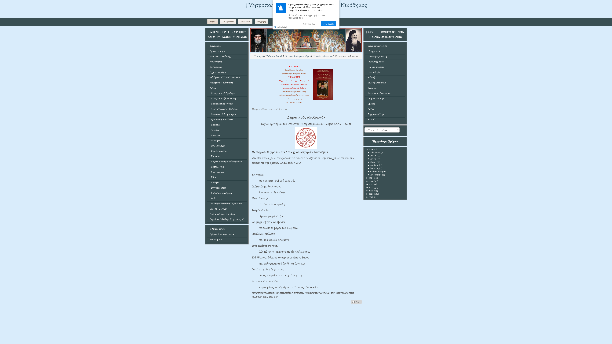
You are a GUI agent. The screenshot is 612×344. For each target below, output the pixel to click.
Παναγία (214, 182)
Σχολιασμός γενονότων (221, 119)
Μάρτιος (373, 168)
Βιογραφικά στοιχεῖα (377, 45)
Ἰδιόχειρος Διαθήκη (377, 56)
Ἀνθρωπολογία (217, 145)
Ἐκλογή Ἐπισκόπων (377, 82)
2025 (369, 177)
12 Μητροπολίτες (218, 228)
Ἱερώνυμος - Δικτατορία (379, 93)
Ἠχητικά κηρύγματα (219, 72)
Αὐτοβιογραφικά (376, 61)
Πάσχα (213, 177)
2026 (369, 149)
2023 (369, 184)
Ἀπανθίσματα (216, 239)
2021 (369, 190)
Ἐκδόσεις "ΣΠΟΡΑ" (218, 208)
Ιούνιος (372, 158)
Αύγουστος (374, 152)
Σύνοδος (214, 130)
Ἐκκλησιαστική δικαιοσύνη (223, 98)
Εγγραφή (328, 23)
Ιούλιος (372, 155)
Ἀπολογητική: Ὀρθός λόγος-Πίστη (226, 203)
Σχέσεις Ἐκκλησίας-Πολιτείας (224, 109)
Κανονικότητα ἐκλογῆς (220, 56)
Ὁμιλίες (371, 103)
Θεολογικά (215, 140)
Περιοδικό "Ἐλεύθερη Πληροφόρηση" (227, 219)
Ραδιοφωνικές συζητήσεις (221, 82)
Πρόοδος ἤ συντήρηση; (221, 193)
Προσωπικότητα (217, 51)
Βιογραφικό (215, 45)
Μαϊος (372, 162)
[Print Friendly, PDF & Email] (356, 301)
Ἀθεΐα (213, 198)
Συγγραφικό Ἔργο (376, 114)
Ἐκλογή (371, 77)
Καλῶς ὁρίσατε (228, 21)
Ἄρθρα (213, 88)
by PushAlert (282, 27)
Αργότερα (309, 23)
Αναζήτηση (261, 21)
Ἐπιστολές (372, 119)
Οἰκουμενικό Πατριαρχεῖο (223, 114)
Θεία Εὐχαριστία (218, 151)
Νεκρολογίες (216, 61)
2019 (369, 197)
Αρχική (212, 21)
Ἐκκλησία (215, 124)
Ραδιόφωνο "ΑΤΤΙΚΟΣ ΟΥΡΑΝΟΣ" (225, 77)
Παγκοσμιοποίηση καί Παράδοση (226, 161)
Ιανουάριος (374, 174)
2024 (369, 181)
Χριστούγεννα (217, 172)
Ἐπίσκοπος (216, 135)
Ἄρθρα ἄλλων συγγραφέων (222, 234)
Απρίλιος (373, 165)
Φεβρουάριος (375, 171)
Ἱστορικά (372, 88)
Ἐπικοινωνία (245, 21)
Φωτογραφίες (216, 66)
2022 (369, 187)
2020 (370, 193)
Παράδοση (215, 156)
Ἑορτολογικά (217, 166)
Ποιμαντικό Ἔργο (376, 98)
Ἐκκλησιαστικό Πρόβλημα (222, 93)
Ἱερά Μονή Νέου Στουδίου (222, 214)
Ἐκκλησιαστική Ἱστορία (221, 103)
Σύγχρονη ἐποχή (218, 187)
